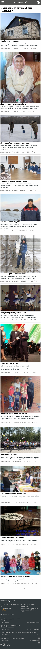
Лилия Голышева (5, 48)
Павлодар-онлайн (20, 2)
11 (36, 48)
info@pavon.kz (4, 610)
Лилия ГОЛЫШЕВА (5, 545)
